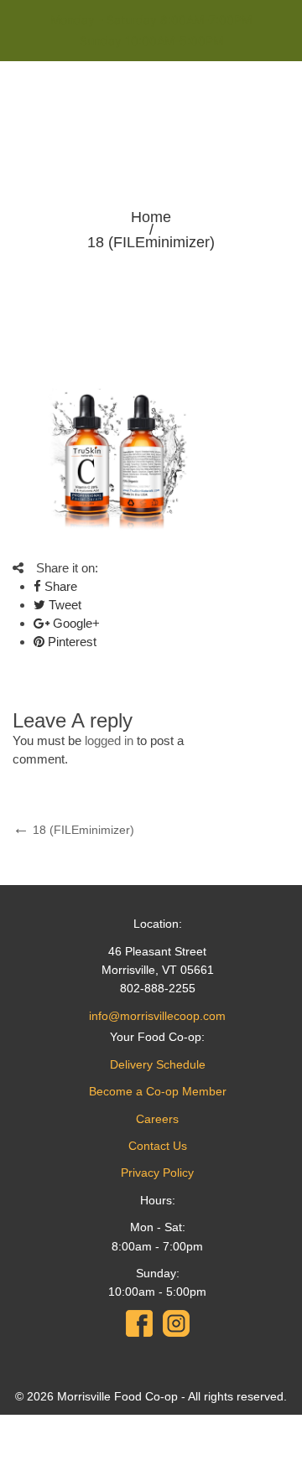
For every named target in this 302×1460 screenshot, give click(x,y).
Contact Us (157, 1145)
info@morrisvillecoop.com (157, 1016)
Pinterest (70, 641)
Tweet (63, 605)
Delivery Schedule (158, 1064)
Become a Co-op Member (157, 1091)
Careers (157, 1119)
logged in (109, 740)
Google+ (74, 623)
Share (59, 586)
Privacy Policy (157, 1172)
